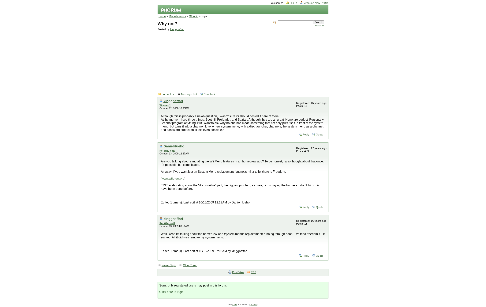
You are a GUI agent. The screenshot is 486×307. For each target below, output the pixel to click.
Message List (189, 94)
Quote (319, 134)
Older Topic (190, 265)
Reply (305, 134)
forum (234, 304)
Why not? (165, 105)
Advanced (319, 25)
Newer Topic (169, 265)
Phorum (254, 304)
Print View (238, 272)
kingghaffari (177, 29)
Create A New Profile (316, 3)
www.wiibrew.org (173, 178)
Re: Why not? (167, 150)
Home (162, 16)
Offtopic (193, 16)
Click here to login (171, 292)
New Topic (210, 94)
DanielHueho (173, 146)
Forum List (168, 94)
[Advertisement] (241, 59)
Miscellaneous (177, 16)
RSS (253, 272)
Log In (293, 3)
